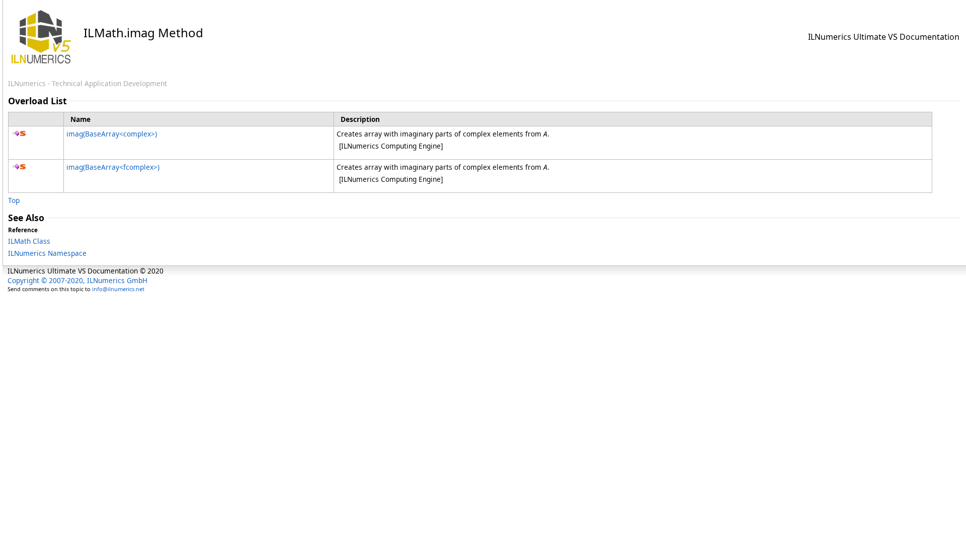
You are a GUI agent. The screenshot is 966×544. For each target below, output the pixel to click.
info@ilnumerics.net (118, 289)
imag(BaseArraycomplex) (111, 134)
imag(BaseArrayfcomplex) (112, 167)
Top (14, 200)
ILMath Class (29, 241)
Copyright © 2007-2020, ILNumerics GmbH (77, 280)
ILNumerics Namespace (47, 253)
